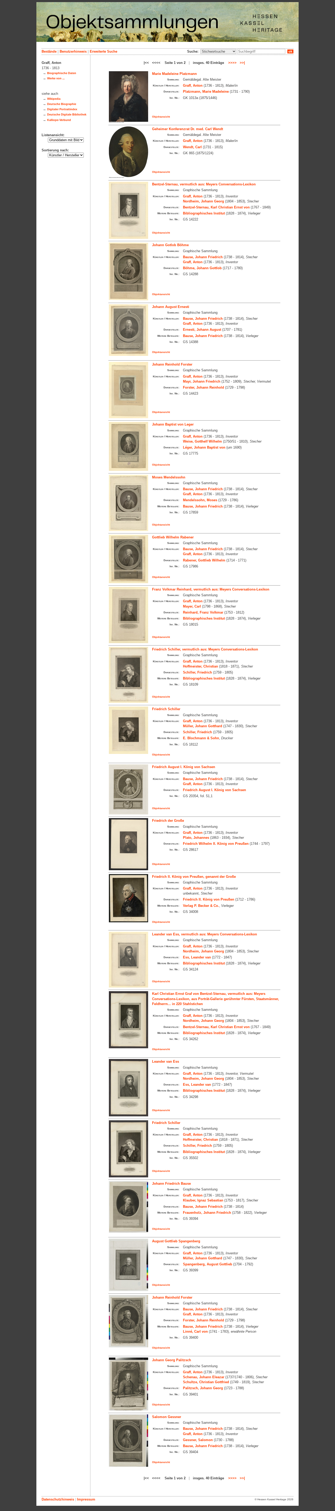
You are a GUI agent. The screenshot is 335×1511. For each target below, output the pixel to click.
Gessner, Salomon (198, 1440)
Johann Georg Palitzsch (171, 1360)
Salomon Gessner (166, 1417)
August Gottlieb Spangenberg (176, 1241)
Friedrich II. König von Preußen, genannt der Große (194, 877)
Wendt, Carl (192, 147)
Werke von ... (56, 78)
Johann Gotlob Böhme (170, 245)
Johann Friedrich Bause (171, 1183)
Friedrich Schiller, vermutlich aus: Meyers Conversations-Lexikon (205, 649)
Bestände (49, 51)
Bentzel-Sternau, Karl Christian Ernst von (216, 207)
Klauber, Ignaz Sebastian (203, 1200)
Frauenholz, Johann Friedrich (207, 1213)
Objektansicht (161, 116)
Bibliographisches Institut (204, 213)
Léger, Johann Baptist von (204, 447)
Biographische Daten (61, 73)
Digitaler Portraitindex (62, 109)
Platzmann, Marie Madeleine (206, 91)
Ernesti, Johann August (202, 330)
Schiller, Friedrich (197, 672)
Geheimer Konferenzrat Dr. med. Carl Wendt (187, 129)
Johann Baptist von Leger (173, 424)
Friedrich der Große (168, 821)
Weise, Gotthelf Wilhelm (202, 441)
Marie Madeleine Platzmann (174, 74)
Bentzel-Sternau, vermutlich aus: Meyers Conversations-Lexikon (204, 184)
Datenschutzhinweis (58, 1499)
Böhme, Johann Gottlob (202, 268)
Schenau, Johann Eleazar (203, 1377)
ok (290, 51)
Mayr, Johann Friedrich (201, 381)
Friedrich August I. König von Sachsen (183, 767)
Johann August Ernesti (170, 307)
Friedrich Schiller (166, 709)
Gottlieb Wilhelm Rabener (173, 537)
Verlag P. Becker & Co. (201, 906)
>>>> (232, 63)
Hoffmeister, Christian (200, 666)
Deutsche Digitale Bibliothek (66, 114)
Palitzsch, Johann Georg (203, 1388)
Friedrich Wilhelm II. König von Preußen (216, 844)
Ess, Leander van (197, 957)
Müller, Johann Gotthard (202, 726)
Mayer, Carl (192, 606)
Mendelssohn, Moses (200, 500)
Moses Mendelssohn (168, 477)
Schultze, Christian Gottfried (206, 1382)
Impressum (86, 1499)
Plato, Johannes (196, 838)
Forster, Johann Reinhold (203, 387)
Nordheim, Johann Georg (203, 201)
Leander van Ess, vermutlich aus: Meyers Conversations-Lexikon (204, 934)
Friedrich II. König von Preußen (208, 899)
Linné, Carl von (195, 1331)
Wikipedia (53, 98)
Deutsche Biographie (61, 104)
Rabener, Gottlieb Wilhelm (204, 560)
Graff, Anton (193, 85)
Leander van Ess (165, 1061)
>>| (242, 63)
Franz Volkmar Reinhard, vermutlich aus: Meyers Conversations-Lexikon (210, 589)
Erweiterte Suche (103, 51)
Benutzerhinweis (73, 51)
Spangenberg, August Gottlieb (207, 1264)
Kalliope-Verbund (59, 120)
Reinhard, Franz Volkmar (203, 612)
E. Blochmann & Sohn (201, 738)
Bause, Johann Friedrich (203, 257)
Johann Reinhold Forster (172, 364)
